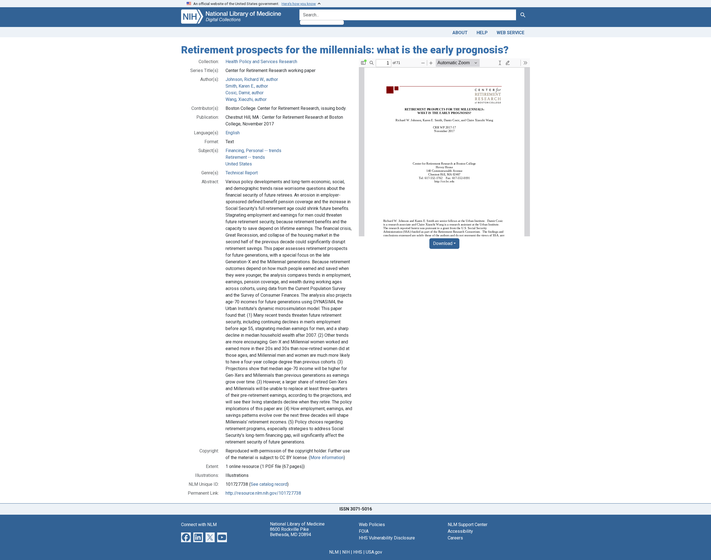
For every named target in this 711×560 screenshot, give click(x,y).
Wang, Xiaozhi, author (246, 99)
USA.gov (374, 552)
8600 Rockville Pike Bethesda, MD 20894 (290, 532)
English (233, 132)
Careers (455, 538)
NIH (346, 552)
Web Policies (372, 524)
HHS (357, 552)
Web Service (510, 32)
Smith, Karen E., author (247, 86)
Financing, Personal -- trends (253, 150)
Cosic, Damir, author (245, 92)
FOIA (364, 531)
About (460, 32)
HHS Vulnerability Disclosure (387, 538)
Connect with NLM (199, 524)
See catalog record (269, 484)
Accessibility (460, 531)
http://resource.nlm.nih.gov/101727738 (263, 493)
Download (442, 243)
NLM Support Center (467, 524)
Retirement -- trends (245, 157)
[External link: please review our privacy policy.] (186, 536)
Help (482, 32)
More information (327, 457)
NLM (334, 552)
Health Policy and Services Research (261, 61)
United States (239, 164)
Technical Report (242, 172)
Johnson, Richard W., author (252, 79)
